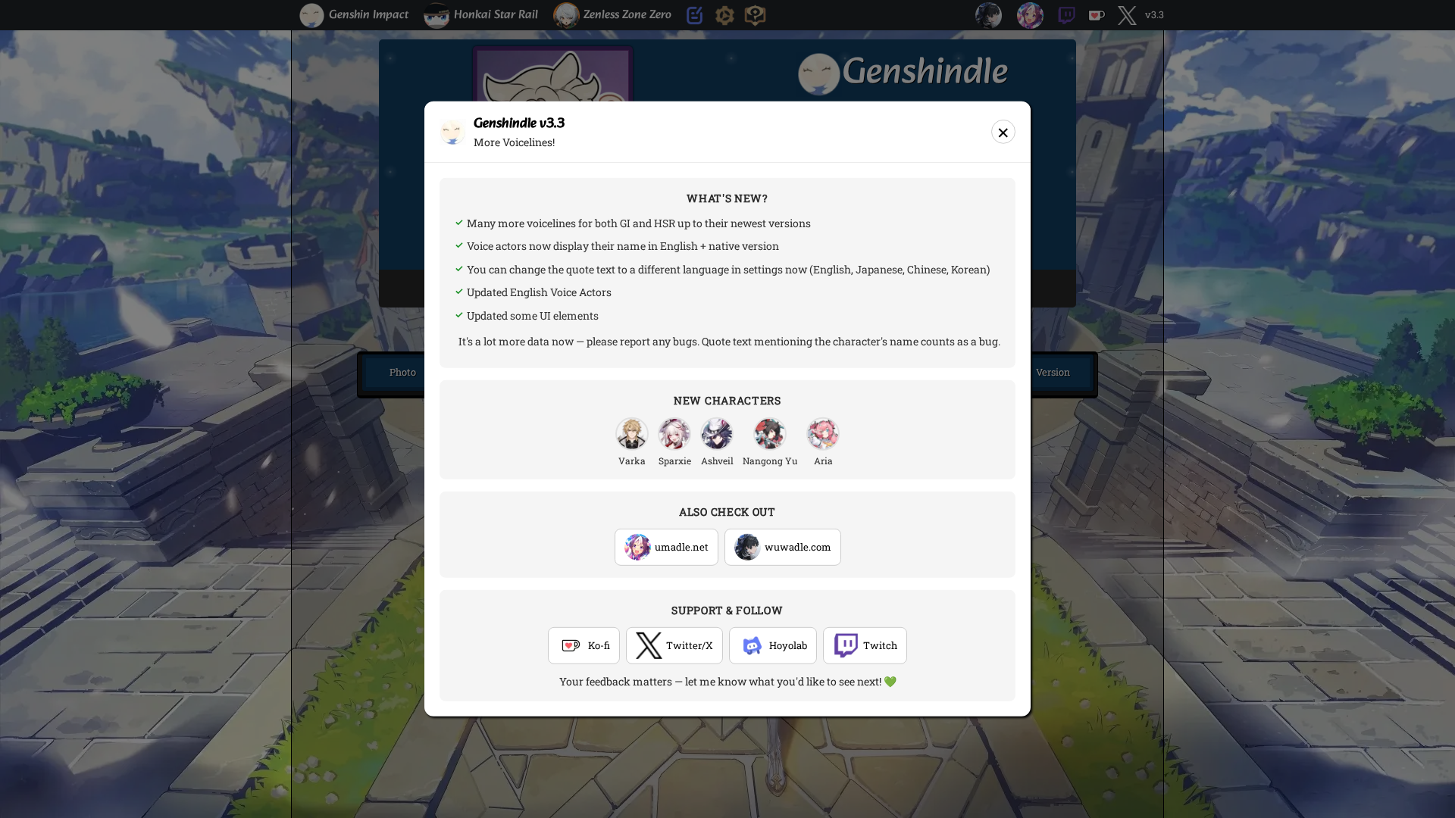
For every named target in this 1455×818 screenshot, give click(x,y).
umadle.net (682, 547)
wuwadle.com (798, 547)
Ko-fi (599, 645)
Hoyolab (788, 645)
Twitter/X (689, 645)
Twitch (880, 645)
